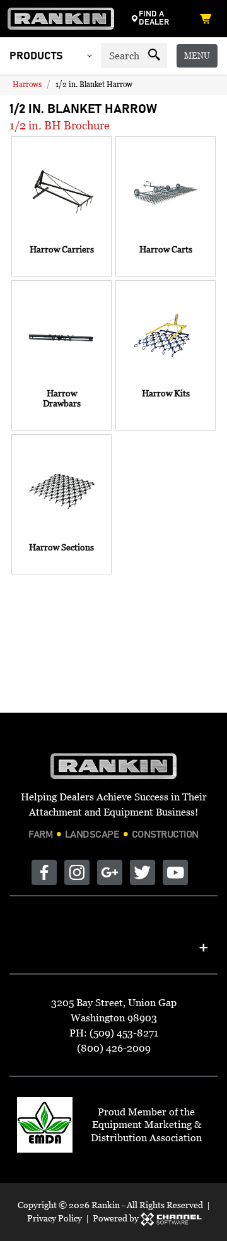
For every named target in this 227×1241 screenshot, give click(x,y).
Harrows (27, 84)
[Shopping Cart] (208, 18)
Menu (197, 55)
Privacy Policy (54, 1218)
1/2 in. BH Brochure (59, 125)
